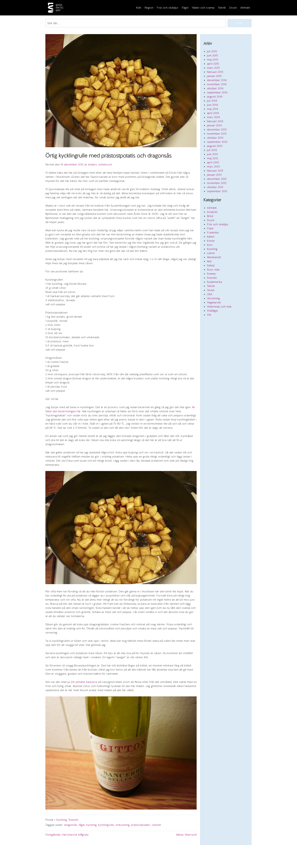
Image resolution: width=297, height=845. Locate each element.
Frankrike (213, 232)
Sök (240, 23)
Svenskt (73, 820)
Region (149, 7)
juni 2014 (212, 105)
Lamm (211, 253)
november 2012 (216, 183)
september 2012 (217, 191)
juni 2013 (212, 154)
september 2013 (217, 142)
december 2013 (217, 129)
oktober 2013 (215, 138)
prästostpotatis (140, 825)
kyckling (91, 825)
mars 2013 (213, 166)
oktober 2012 (215, 187)
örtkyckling (123, 825)
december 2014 (217, 80)
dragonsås (70, 825)
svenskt (156, 825)
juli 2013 (212, 150)
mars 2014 (213, 117)
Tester (211, 290)
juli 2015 (212, 51)
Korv (210, 245)
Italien (210, 236)
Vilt (209, 315)
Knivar (211, 241)
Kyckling (61, 820)
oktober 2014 (215, 88)
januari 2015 (214, 76)
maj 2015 (212, 59)
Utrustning (213, 298)
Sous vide (213, 269)
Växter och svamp (203, 7)
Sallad (210, 265)
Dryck (233, 7)
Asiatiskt (212, 212)
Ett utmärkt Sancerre (84, 682)
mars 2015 (213, 68)
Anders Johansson (100, 164)
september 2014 (217, 92)
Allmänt (245, 7)
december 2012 (217, 179)
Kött (138, 7)
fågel (82, 825)
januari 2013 (214, 175)
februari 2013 (215, 170)
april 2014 (213, 113)
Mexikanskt (214, 257)
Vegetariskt (214, 302)
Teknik (222, 7)
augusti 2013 (214, 146)
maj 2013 (212, 158)
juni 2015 (212, 55)
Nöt (209, 261)
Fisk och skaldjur (167, 7)
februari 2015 (215, 72)
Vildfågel (212, 310)
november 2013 (216, 133)
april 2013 (213, 162)
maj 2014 (212, 109)
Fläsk (210, 228)
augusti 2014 (214, 96)
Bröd (210, 216)
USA (209, 294)
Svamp (211, 273)
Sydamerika (214, 282)
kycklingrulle (106, 825)
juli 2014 (212, 100)
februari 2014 (215, 121)
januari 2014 (214, 125)
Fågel (185, 7)
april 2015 (213, 63)
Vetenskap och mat (219, 306)
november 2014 (217, 84)
